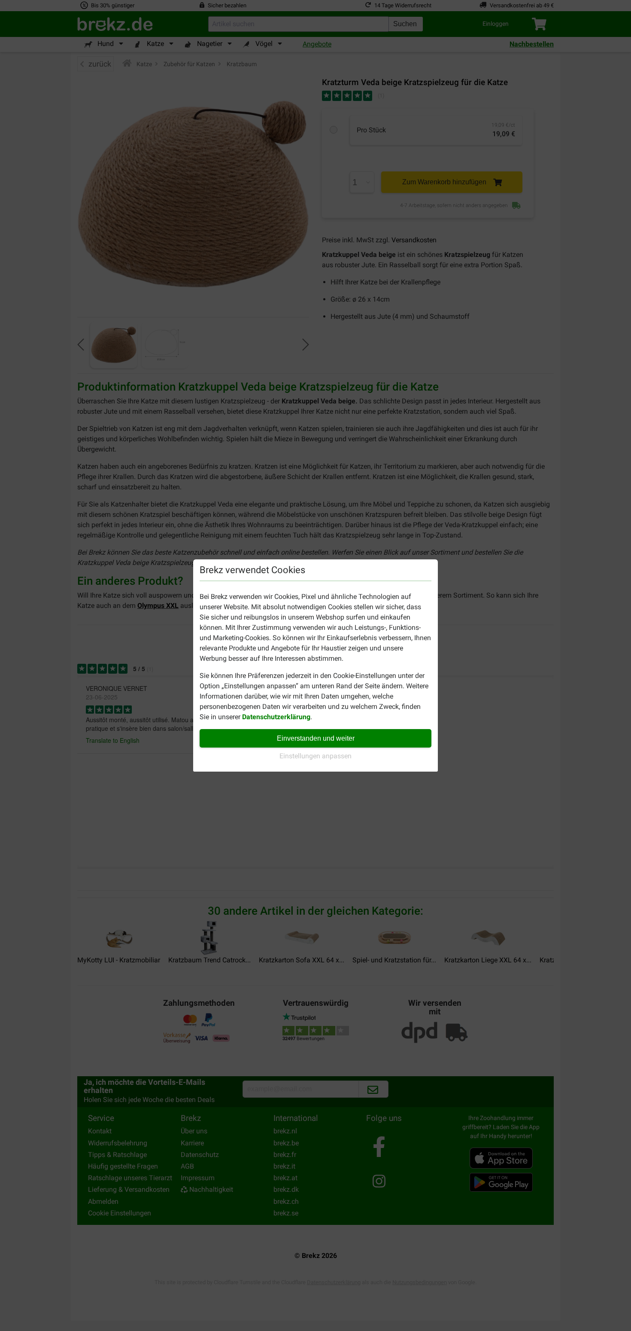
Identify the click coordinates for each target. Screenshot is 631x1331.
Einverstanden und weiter (316, 738)
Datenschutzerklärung (276, 717)
